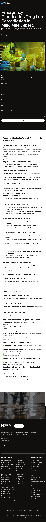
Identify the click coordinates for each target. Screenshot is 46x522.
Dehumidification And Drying (8, 500)
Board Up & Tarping (36, 468)
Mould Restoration (20, 464)
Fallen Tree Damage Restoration (6, 475)
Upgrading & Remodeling (37, 483)
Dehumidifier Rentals (36, 498)
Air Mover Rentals (35, 496)
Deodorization (4, 466)
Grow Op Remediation (36, 490)
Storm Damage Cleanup (7, 468)
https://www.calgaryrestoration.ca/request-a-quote (31, 379)
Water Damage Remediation (8, 502)
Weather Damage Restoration (5, 471)
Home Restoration (35, 477)
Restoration (34, 475)
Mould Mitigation (20, 474)
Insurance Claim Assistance (38, 481)
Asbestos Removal (20, 468)
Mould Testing (19, 466)
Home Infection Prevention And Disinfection (7, 484)
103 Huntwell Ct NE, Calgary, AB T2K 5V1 (23, 513)
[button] (43, 3)
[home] (6, 3)
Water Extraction (5, 491)
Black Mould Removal (21, 481)
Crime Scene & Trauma (36, 492)
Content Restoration (36, 470)
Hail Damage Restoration (7, 477)
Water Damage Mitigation (7, 497)
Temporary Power (35, 460)
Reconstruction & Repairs (37, 473)
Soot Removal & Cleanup (7, 464)
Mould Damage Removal (20, 479)
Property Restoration (21, 486)
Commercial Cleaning (36, 494)
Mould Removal (20, 462)
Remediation (34, 479)
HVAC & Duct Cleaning (6, 460)
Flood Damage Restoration (7, 495)
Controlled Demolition (36, 462)
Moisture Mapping (5, 493)
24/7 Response (35, 464)
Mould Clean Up (20, 476)
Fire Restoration (5, 462)
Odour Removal (5, 479)
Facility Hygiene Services (7, 481)
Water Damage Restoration (7, 489)
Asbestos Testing (20, 460)
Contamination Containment (8, 487)
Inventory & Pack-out (36, 466)
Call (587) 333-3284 (6, 35)
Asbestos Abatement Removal (21, 471)
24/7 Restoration (35, 485)
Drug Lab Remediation (36, 488)
